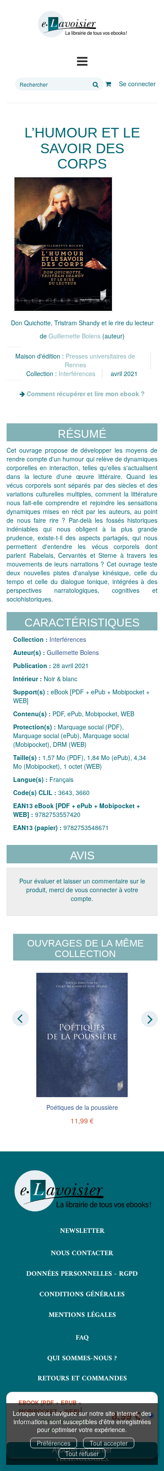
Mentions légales (82, 1315)
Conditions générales (82, 1294)
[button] (63, 244)
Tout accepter (109, 1443)
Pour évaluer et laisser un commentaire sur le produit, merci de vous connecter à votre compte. (82, 889)
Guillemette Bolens (75, 335)
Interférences (77, 373)
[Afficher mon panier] (108, 83)
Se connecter (137, 83)
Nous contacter (82, 1253)
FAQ (82, 1338)
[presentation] (20, 1018)
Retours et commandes (82, 1378)
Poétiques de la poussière (82, 1107)
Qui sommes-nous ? (82, 1358)
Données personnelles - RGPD (82, 1274)
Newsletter (82, 1231)
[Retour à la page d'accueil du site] (82, 24)
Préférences (53, 1443)
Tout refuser (82, 1453)
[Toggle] (82, 60)
